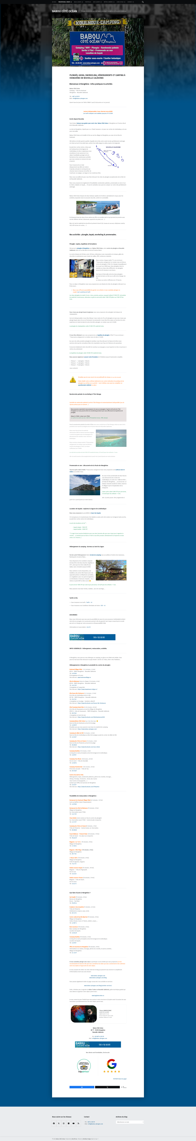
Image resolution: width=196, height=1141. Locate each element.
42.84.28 (74, 933)
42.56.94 (74, 763)
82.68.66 (74, 745)
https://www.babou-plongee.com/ (87, 729)
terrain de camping (95, 555)
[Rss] (78, 1123)
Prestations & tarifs (64, 2)
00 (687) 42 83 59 (99, 1036)
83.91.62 (74, 713)
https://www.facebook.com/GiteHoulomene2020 (91, 717)
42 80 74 (74, 923)
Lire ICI (89, 627)
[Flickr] (68, 1123)
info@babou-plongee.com (80, 98)
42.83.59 (74, 725)
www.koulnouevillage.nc (84, 677)
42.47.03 (74, 685)
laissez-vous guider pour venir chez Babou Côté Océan (92, 123)
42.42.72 (74, 883)
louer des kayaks (96, 513)
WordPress (74, 1139)
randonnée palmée (81, 402)
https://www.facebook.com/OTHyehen (88, 786)
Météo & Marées (108, 2)
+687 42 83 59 (75, 96)
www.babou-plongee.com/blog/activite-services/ (98, 985)
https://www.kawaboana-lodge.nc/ (87, 689)
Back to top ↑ (94, 1139)
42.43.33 (74, 873)
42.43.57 (74, 784)
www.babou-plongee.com (98, 975)
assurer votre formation (91, 357)
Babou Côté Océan (60, 1139)
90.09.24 (74, 903)
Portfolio (88, 2)
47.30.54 (74, 846)
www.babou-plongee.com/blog (98, 977)
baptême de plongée (103, 335)
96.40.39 (74, 838)
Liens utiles (120, 2)
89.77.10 (74, 854)
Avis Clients (96, 2)
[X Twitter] (58, 1123)
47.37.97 (74, 822)
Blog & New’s (77, 2)
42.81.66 (74, 673)
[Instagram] (63, 1123)
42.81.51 (74, 755)
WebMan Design (87, 1139)
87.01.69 (74, 771)
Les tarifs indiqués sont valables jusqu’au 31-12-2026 (98, 113)
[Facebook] (53, 1123)
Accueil (54, 2)
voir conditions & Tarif (83, 292)
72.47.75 (74, 864)
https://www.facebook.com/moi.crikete (89, 747)
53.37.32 (74, 699)
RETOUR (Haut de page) (119, 1079)
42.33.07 (74, 737)
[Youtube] (73, 1123)
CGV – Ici (102, 605)
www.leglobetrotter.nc (98, 995)
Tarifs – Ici (89, 602)
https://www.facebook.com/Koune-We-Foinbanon (92, 703)
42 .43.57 (74, 952)
